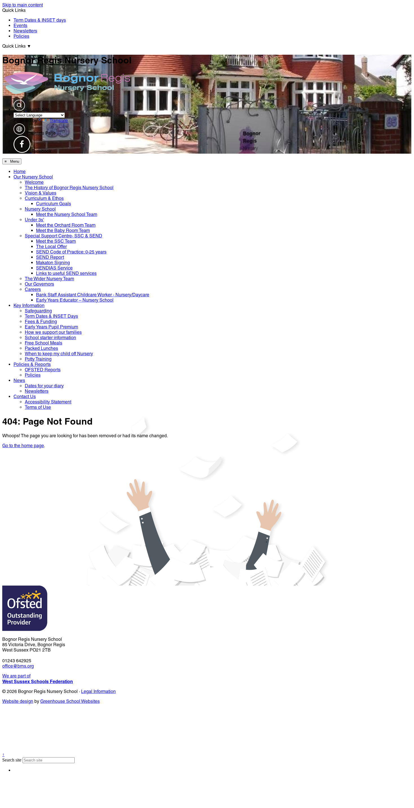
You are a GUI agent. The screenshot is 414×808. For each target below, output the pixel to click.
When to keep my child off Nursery (59, 353)
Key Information (29, 305)
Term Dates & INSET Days (51, 316)
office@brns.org (18, 666)
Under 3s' (34, 219)
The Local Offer (51, 246)
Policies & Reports (32, 364)
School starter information (50, 337)
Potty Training (38, 359)
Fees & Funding (41, 321)
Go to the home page (23, 445)
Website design (17, 701)
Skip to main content (22, 5)
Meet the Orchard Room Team (65, 225)
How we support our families (53, 332)
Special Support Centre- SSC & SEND (63, 236)
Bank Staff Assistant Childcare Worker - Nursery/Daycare (92, 294)
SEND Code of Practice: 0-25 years (71, 252)
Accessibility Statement (48, 402)
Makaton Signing (53, 262)
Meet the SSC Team (56, 241)
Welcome (34, 182)
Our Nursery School (33, 177)
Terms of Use (38, 407)
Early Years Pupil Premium (51, 327)
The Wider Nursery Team (49, 278)
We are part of (37, 678)
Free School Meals (43, 343)
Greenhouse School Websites (70, 701)
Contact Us (25, 396)
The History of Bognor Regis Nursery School (69, 187)
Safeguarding (38, 311)
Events (20, 25)
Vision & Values (40, 193)
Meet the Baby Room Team (63, 230)
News (19, 380)
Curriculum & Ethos (44, 198)
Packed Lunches (41, 348)
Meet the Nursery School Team (66, 214)
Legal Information (98, 691)
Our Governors (39, 284)
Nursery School (40, 209)
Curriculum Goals (53, 203)
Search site (11, 760)
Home (20, 171)
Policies (21, 36)
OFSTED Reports (43, 369)
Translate (59, 120)
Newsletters (25, 31)
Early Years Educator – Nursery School (74, 300)
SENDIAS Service (54, 268)
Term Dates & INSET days (40, 20)
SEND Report (50, 257)
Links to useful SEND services (66, 273)
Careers (33, 289)
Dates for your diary (44, 385)
